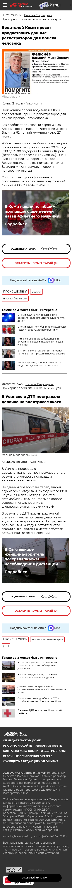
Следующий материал (34, 878)
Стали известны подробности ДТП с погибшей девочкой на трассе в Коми (39, 700)
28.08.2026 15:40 (12, 384)
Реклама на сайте (17, 745)
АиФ (34, 455)
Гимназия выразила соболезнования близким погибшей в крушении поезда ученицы (40, 341)
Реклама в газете (48, 745)
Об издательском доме (22, 740)
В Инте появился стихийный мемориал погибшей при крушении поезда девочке (41, 352)
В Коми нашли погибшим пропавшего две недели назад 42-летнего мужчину (32, 211)
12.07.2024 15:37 (11, 15)
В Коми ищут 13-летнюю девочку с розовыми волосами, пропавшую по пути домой (41, 317)
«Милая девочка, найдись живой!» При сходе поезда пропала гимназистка (40, 364)
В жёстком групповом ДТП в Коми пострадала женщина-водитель (37, 676)
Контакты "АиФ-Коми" (20, 751)
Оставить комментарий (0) (36, 263)
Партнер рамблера (35, 870)
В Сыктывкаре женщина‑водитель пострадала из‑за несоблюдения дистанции (31, 556)
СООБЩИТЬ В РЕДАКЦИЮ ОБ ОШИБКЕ (30, 761)
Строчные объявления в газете (27, 756)
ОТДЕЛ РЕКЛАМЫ (53, 751)
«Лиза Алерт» (11, 96)
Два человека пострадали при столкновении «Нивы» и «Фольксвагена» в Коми (42, 689)
